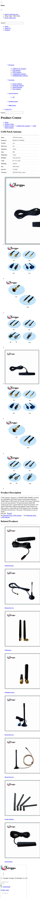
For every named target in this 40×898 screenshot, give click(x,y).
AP (13, 97)
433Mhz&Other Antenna (20, 75)
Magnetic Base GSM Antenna (12, 515)
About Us (8, 28)
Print (9, 513)
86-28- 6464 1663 (10, 18)
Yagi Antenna (16, 89)
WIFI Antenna (16, 72)
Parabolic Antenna (18, 85)
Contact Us (8, 109)
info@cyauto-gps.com (11, 14)
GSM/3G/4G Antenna (19, 68)
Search (3, 23)
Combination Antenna (19, 74)
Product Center (9, 124)
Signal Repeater (17, 87)
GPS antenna (16, 70)
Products (7, 30)
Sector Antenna (17, 84)
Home (6, 26)
